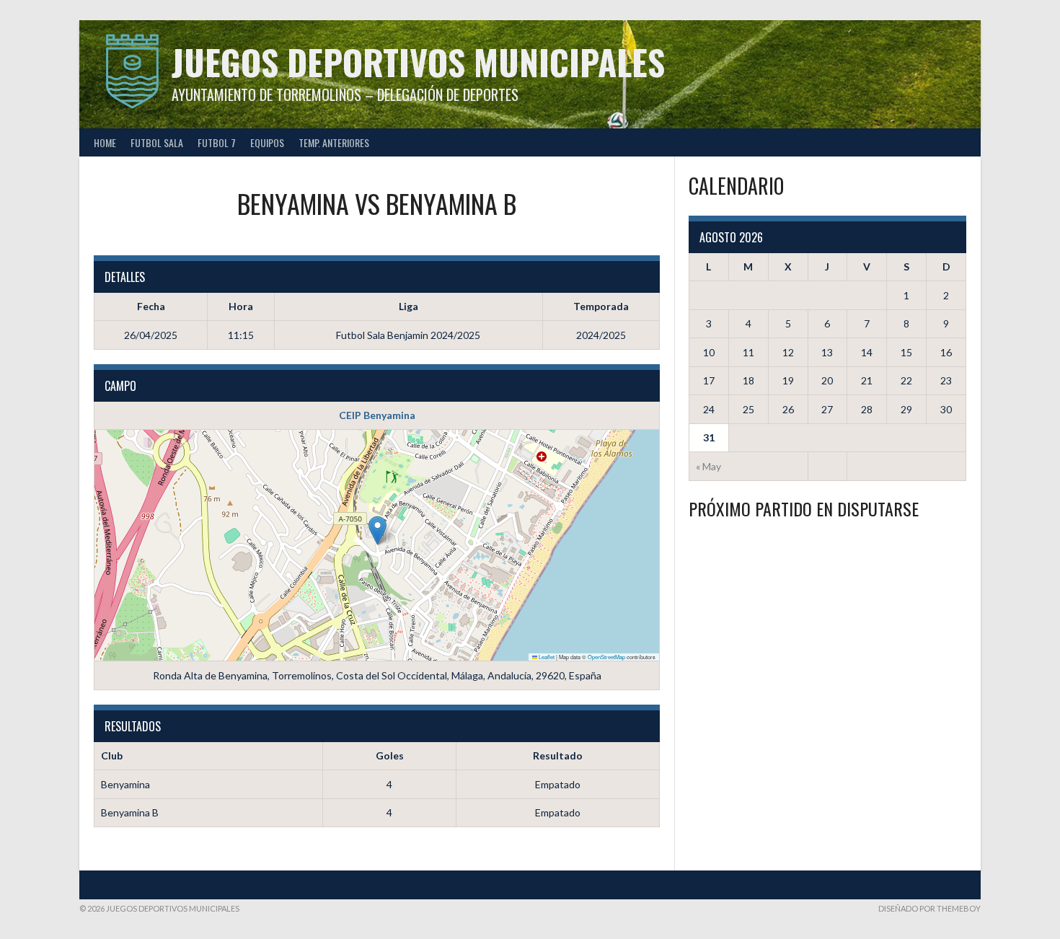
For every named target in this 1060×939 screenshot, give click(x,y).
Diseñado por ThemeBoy (929, 908)
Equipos (267, 142)
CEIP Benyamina (377, 415)
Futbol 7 (217, 142)
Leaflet (546, 657)
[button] (377, 530)
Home (105, 142)
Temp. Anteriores (334, 142)
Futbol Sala (157, 142)
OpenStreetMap (606, 657)
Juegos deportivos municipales (418, 61)
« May (708, 466)
